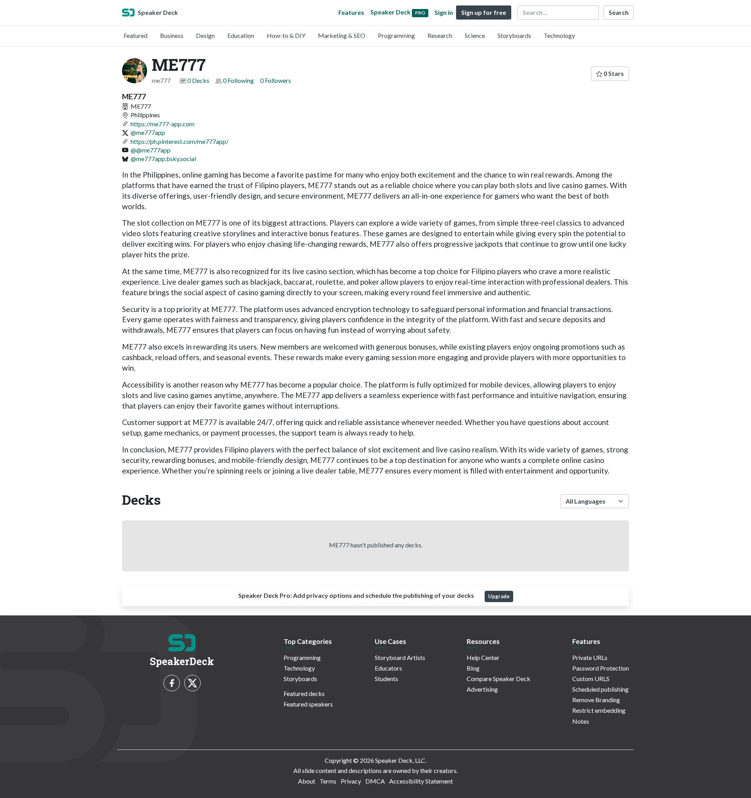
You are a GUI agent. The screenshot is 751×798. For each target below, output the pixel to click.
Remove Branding (596, 699)
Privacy (351, 781)
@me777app (148, 132)
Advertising (482, 689)
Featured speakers (308, 704)
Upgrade (499, 596)
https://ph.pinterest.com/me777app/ (179, 141)
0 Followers (275, 80)
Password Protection (600, 668)
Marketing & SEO (341, 35)
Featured (135, 35)
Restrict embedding (598, 710)
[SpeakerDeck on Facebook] (171, 683)
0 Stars (613, 73)
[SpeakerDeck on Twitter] (192, 683)
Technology (559, 35)
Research (440, 35)
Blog (473, 668)
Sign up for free (483, 12)
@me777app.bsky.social (163, 158)
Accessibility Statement (421, 781)
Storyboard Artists (400, 657)
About (306, 781)
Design (205, 35)
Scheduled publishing (600, 689)
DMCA (375, 781)
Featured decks (304, 693)
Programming (396, 35)
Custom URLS (590, 678)
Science (475, 35)
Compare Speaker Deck (498, 678)
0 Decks (198, 80)
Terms (328, 781)
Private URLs (589, 657)
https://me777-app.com (162, 123)
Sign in (444, 12)
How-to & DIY (286, 35)
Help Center (483, 657)
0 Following (238, 80)
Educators (388, 668)
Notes (580, 721)
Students (386, 678)
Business (171, 35)
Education (240, 35)
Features (351, 12)
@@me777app (151, 150)
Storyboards (514, 35)
